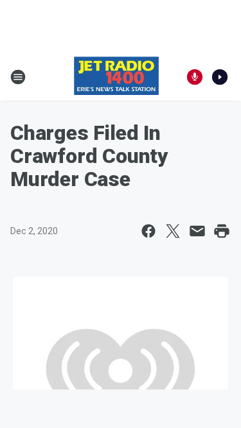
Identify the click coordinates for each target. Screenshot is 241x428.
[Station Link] (116, 77)
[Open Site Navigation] (18, 77)
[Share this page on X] (173, 231)
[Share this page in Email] (197, 231)
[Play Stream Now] (220, 77)
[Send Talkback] (194, 77)
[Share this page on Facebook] (148, 231)
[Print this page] (222, 231)
